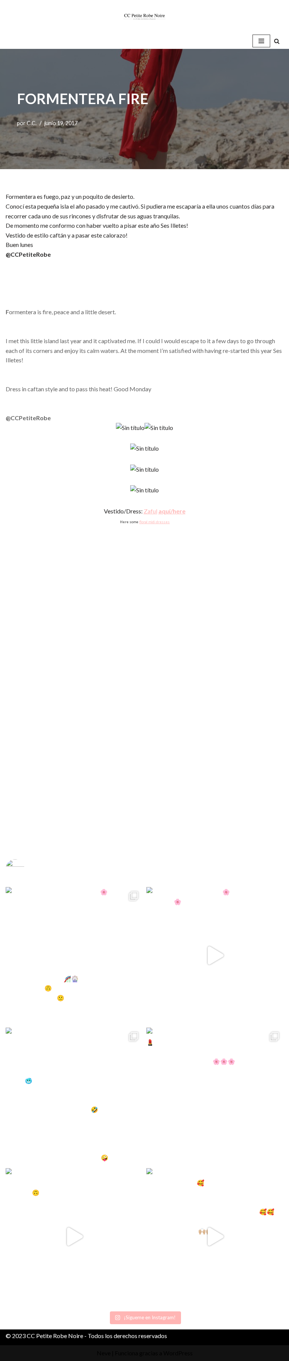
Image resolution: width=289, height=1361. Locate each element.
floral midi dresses (154, 522)
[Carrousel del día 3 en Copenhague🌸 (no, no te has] (74, 955)
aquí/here (172, 511)
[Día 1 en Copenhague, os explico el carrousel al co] (74, 1096)
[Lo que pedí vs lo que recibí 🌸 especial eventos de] (214, 955)
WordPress (178, 1352)
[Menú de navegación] (261, 41)
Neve (104, 1352)
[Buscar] (277, 41)
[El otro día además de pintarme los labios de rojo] (214, 1096)
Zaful (150, 511)
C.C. (32, 123)
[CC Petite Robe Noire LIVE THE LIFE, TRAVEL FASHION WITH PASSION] (144, 16)
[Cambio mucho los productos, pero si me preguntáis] (74, 1236)
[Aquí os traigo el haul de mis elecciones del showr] (214, 1236)
